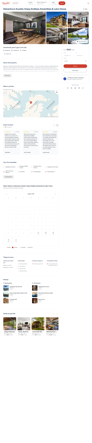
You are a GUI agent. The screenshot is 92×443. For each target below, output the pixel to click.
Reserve (75, 66)
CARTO (56, 116)
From (65, 52)
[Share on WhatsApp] (75, 88)
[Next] (57, 125)
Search (62, 3)
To (76, 52)
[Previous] (54, 125)
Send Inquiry (75, 70)
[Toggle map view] (56, 92)
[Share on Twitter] (71, 88)
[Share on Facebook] (67, 88)
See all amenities (8, 176)
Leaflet (45, 116)
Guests (65, 58)
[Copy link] (82, 88)
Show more (7, 75)
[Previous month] (6, 194)
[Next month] (55, 194)
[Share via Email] (79, 88)
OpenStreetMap (51, 116)
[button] (31, 102)
